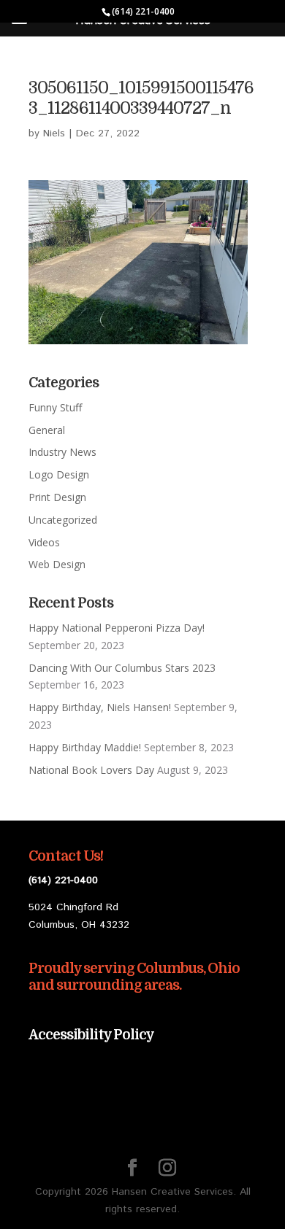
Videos (44, 542)
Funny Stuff (55, 407)
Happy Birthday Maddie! (84, 747)
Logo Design (58, 474)
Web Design (57, 564)
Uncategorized (62, 520)
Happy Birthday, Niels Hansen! (99, 707)
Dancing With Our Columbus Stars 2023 (122, 668)
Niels (54, 133)
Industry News (62, 452)
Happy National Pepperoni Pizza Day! (116, 628)
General (46, 430)
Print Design (57, 497)
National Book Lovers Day (91, 770)
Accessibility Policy (91, 1035)
